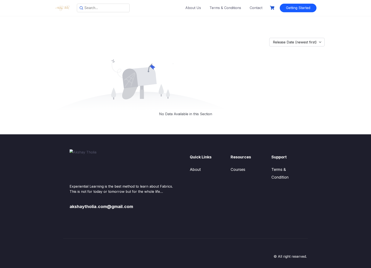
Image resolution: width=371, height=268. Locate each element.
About (195, 169)
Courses (238, 169)
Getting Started (298, 8)
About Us (193, 8)
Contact (256, 8)
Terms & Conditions (225, 8)
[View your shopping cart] (272, 8)
